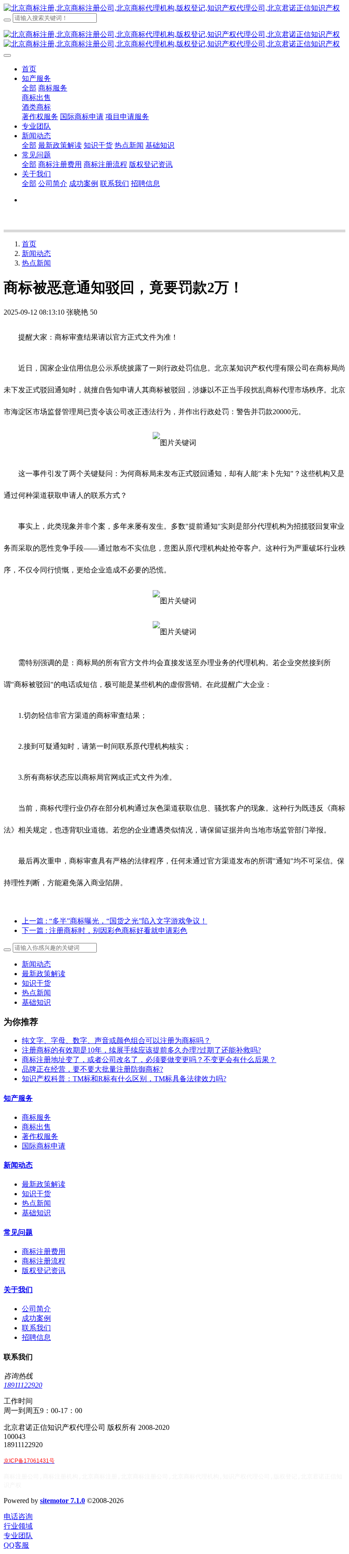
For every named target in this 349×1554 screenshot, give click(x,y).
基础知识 (36, 1002)
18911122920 (23, 1385)
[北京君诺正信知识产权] (174, 8)
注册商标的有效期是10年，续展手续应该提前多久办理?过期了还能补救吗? (141, 1050)
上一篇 (114, 921)
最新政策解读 (43, 974)
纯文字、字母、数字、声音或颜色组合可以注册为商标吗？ (116, 1040)
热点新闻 (36, 263)
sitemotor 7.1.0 (62, 1500)
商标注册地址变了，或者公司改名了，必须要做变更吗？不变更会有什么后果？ (149, 1059)
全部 (29, 88)
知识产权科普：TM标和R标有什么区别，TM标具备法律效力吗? (124, 1079)
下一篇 (104, 930)
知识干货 (36, 983)
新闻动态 (36, 253)
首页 (29, 69)
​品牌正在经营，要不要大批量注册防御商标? (92, 1069)
